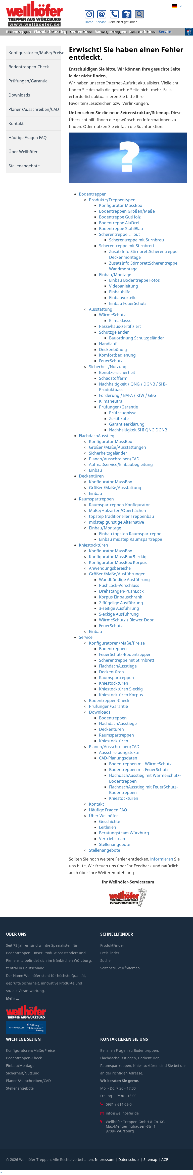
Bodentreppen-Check (29, 67)
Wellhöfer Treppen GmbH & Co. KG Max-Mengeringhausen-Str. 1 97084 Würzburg (135, 1126)
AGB (164, 1159)
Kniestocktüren (142, 31)
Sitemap (150, 1159)
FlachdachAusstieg (50, 31)
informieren (161, 859)
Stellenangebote (24, 166)
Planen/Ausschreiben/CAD (34, 109)
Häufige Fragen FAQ (28, 137)
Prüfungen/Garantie (28, 81)
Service (101, 22)
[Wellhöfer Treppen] (34, 13)
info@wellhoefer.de (122, 1113)
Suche (105, 960)
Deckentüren (80, 31)
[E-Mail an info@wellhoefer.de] (103, 15)
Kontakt (16, 123)
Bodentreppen (18, 31)
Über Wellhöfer (23, 151)
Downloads (19, 95)
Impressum (104, 1159)
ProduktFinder (112, 945)
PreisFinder (109, 952)
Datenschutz (128, 1159)
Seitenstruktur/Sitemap (120, 968)
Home (89, 22)
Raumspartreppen (110, 31)
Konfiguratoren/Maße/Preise (35, 52)
